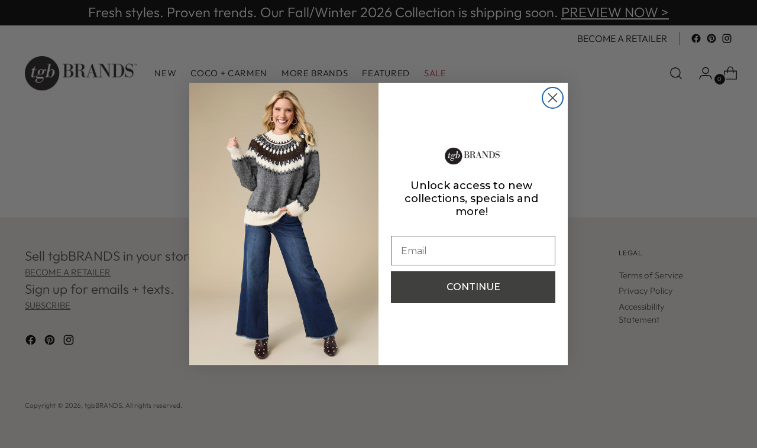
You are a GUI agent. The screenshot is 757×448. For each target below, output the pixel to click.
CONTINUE (473, 287)
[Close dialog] (552, 97)
